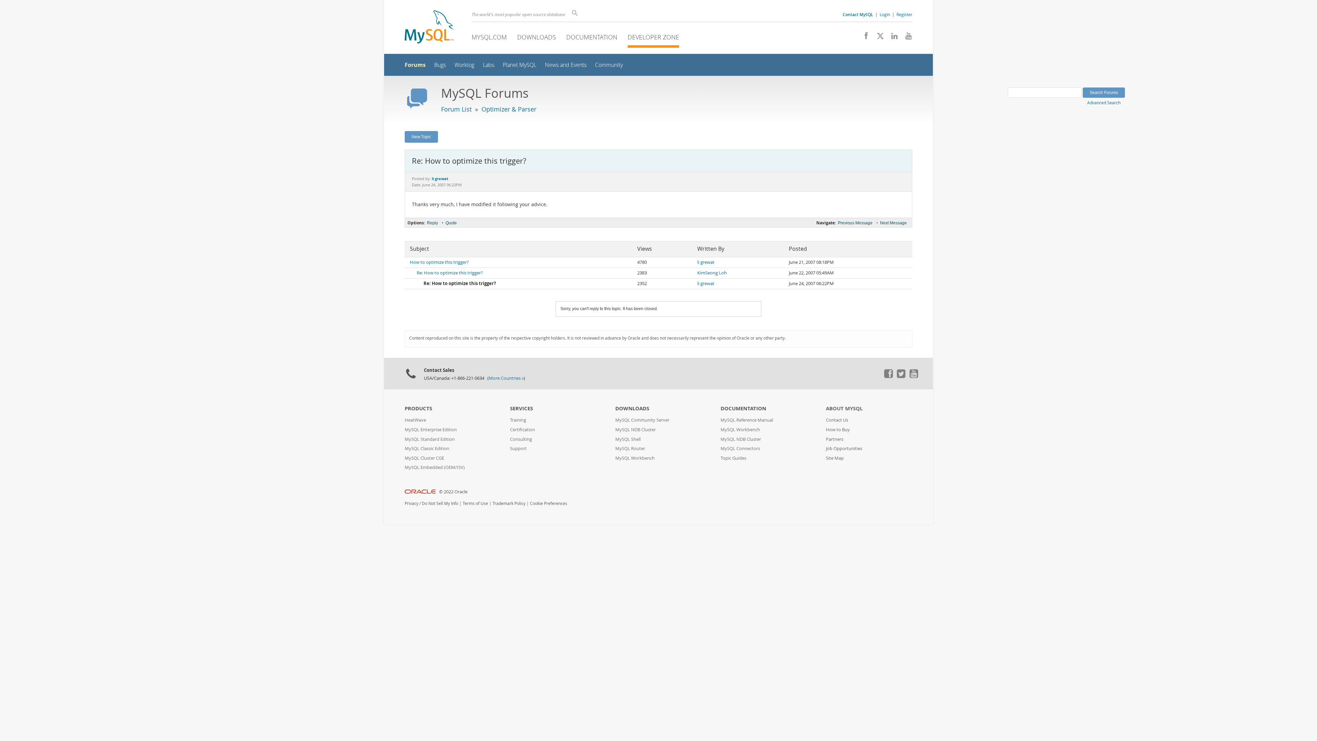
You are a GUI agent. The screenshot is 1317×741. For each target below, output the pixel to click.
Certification (522, 430)
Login (885, 14)
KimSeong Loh (712, 273)
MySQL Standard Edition (430, 439)
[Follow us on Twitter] (900, 376)
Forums (415, 65)
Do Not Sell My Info (440, 503)
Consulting (521, 439)
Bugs (440, 65)
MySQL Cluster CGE (424, 458)
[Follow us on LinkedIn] (892, 38)
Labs (488, 65)
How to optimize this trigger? (439, 262)
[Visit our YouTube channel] (906, 38)
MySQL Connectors (740, 448)
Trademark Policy (509, 503)
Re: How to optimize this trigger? (450, 273)
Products (418, 408)
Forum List (456, 109)
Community (609, 65)
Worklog (464, 65)
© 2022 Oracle (453, 492)
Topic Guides (733, 458)
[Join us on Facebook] (863, 38)
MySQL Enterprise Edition (431, 430)
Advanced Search (1103, 102)
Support (518, 448)
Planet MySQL (519, 65)
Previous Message (855, 223)
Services (521, 408)
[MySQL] (429, 28)
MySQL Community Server (642, 420)
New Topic (421, 136)
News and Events (565, 65)
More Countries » (506, 378)
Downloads (536, 37)
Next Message (893, 223)
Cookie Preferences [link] (548, 503)
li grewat (705, 262)
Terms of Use (475, 503)
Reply (432, 223)
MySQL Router (630, 448)
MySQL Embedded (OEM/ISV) (435, 467)
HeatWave (415, 420)
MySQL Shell (628, 439)
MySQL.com (489, 37)
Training (518, 420)
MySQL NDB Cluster (635, 430)
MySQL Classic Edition (427, 448)
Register (904, 14)
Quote (451, 223)
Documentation (591, 37)
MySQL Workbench (635, 458)
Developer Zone (653, 37)
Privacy (411, 503)
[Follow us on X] (877, 38)
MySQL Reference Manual (747, 420)
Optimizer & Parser (509, 109)
